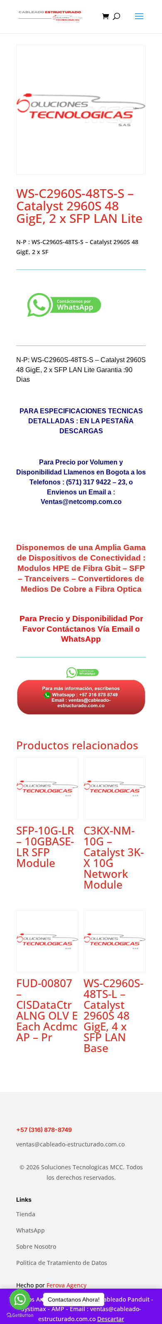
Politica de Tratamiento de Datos (61, 1263)
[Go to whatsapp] (20, 1299)
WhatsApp (30, 1230)
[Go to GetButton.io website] (20, 1315)
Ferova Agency (66, 1285)
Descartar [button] (110, 1319)
